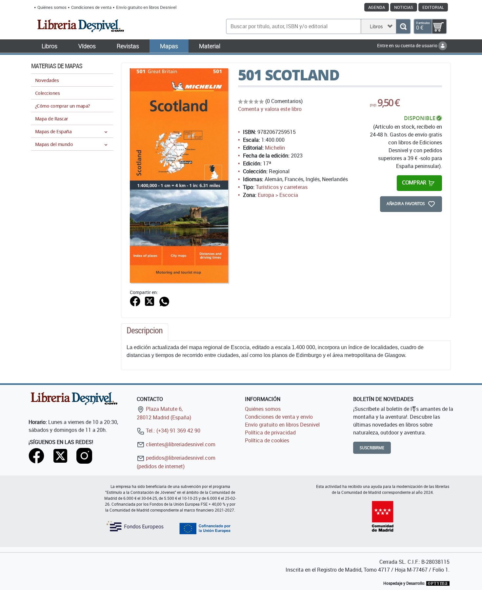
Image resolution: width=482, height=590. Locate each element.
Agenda (376, 7)
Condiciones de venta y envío (279, 416)
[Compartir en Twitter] (149, 301)
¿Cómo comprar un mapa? (62, 106)
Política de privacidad (270, 432)
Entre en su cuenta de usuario (407, 45)
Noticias (403, 7)
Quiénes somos (52, 7)
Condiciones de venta (91, 7)
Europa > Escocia (278, 195)
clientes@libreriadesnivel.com (180, 444)
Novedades (47, 80)
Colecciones (47, 93)
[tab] (144, 332)
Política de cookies (267, 440)
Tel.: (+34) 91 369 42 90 (172, 430)
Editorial (433, 7)
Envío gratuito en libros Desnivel (146, 7)
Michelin (275, 147)
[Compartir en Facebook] (135, 301)
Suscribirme (372, 448)
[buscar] (403, 26)
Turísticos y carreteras (282, 187)
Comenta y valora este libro (270, 109)
